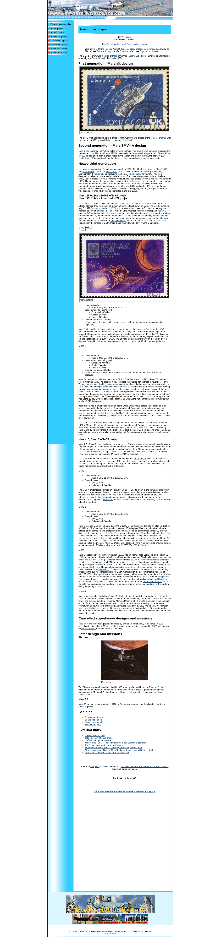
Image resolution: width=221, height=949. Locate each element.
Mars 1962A (95, 153)
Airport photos (57, 28)
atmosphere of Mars (152, 581)
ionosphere (108, 499)
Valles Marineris (104, 545)
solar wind (163, 218)
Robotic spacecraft (94, 722)
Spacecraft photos (59, 36)
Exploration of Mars (149, 51)
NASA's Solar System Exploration (130, 743)
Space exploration (93, 720)
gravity (153, 432)
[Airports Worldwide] (94, 15)
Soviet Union (98, 58)
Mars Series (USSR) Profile (98, 743)
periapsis (160, 341)
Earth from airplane (59, 40)
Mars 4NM (83, 624)
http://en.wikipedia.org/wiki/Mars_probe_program (124, 44)
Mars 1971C (111, 171)
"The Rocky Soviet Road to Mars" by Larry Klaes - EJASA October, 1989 (119, 750)
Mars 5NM (98, 624)
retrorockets (128, 384)
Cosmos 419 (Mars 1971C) (103, 208)
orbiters (142, 56)
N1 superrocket (88, 628)
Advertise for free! (58, 52)
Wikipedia (94, 766)
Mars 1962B (111, 153)
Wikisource (136, 747)
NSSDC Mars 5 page (95, 735)
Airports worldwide (58, 48)
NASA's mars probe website (98, 740)
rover (110, 406)
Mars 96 (82, 704)
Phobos (86, 687)
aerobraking (103, 569)
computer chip (156, 490)
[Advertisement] (60, 103)
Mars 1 (81, 151)
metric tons (99, 174)
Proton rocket (140, 458)
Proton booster (134, 174)
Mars (114, 56)
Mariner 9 (161, 211)
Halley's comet (162, 179)
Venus (104, 179)
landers (131, 56)
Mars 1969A (161, 169)
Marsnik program (158, 138)
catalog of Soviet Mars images (99, 738)
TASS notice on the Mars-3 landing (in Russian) (107, 747)
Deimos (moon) (104, 51)
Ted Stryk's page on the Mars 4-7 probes (104, 745)
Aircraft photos (57, 32)
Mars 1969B (88, 171)
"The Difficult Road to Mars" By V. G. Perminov (107, 752)
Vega (132, 179)
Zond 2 (104, 158)
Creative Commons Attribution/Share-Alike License (144, 766)
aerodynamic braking (96, 384)
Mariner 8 (141, 211)
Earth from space (58, 44)
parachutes (112, 384)
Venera (88, 179)
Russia (123, 704)
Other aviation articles (60, 24)
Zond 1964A (90, 158)
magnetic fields (118, 220)
